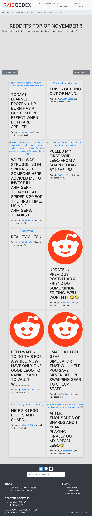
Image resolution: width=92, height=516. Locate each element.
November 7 (11, 72)
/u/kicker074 (65, 175)
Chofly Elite (16, 505)
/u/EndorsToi (26, 242)
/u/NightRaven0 (28, 389)
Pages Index (81, 512)
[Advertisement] (46, 51)
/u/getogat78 (27, 220)
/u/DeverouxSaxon (67, 302)
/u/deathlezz (26, 132)
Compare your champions (23, 488)
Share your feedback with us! (21, 510)
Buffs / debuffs (78, 4)
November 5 (80, 72)
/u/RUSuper (64, 394)
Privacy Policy (75, 493)
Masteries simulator (20, 490)
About (69, 512)
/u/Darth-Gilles (66, 99)
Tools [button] (36, 3)
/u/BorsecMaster (66, 451)
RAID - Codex (8, 12)
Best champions (62, 4)
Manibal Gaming (17, 502)
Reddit (20, 12)
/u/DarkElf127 (27, 425)
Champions (49, 3)
